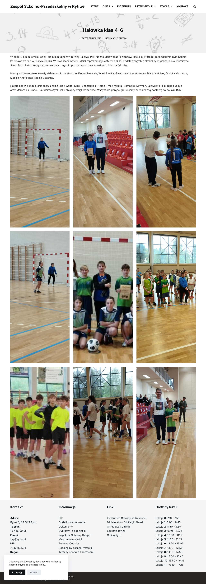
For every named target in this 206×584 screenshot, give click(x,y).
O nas (106, 6)
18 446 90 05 (18, 530)
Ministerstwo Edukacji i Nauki (125, 522)
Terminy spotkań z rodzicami (76, 552)
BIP (61, 518)
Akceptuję (17, 572)
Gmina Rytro (114, 535)
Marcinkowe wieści (70, 539)
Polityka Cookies (69, 543)
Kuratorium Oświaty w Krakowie (126, 518)
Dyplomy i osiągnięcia (72, 530)
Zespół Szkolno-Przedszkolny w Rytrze (47, 6)
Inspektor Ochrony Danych (75, 535)
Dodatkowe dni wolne (72, 522)
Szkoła (164, 6)
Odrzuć (33, 572)
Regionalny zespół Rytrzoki (75, 547)
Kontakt (182, 6)
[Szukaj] (194, 6)
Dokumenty (66, 526)
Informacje (111, 38)
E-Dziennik (124, 6)
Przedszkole (144, 6)
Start (94, 6)
